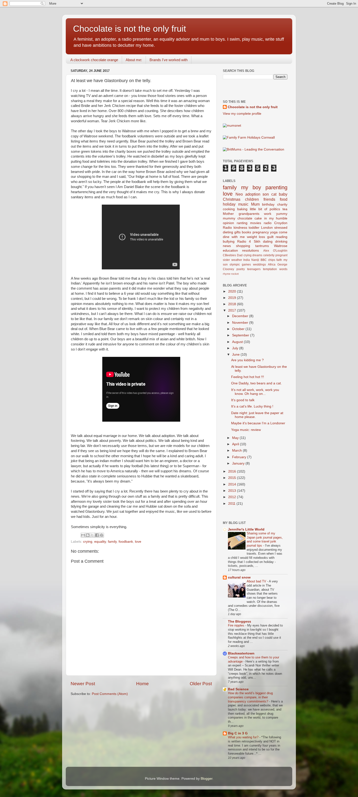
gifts (237, 232)
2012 (232, 497)
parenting (276, 187)
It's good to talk (242, 400)
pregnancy (261, 232)
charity (282, 204)
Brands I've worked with (169, 60)
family (112, 541)
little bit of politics (265, 209)
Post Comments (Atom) (110, 694)
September (241, 335)
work (267, 214)
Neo (239, 194)
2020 (232, 291)
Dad (240, 255)
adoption (252, 194)
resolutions (250, 250)
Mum (255, 204)
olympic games (240, 264)
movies (255, 223)
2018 (232, 304)
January (238, 463)
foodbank (126, 541)
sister (226, 260)
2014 (232, 484)
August (238, 342)
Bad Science (238, 689)
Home (142, 683)
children (252, 199)
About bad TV (257, 581)
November (240, 322)
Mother (228, 214)
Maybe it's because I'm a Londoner (258, 423)
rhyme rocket (231, 273)
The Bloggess (239, 621)
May (236, 438)
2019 (232, 298)
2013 (232, 491)
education (230, 250)
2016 (232, 471)
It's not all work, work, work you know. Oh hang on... (255, 392)
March (237, 450)
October (238, 329)
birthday (268, 204)
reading (281, 237)
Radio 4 (244, 241)
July (235, 348)
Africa (271, 264)
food (283, 199)
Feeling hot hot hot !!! (247, 377)
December (240, 316)
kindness (240, 227)
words (283, 269)
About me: (134, 60)
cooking (229, 209)
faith (279, 260)
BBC (264, 260)
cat (273, 194)
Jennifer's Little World (246, 529)
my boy (251, 187)
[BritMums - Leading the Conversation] (253, 149)
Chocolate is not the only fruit (129, 29)
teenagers (254, 269)
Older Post (201, 683)
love (138, 541)
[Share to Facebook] (96, 535)
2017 (232, 310)
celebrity (268, 255)
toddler (254, 227)
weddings (259, 264)
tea (285, 209)
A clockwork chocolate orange (94, 60)
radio (268, 223)
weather (236, 260)
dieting (228, 232)
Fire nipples (236, 625)
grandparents (249, 214)
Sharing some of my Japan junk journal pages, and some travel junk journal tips (265, 539)
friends (269, 199)
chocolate (244, 218)
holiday (229, 204)
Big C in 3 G (238, 733)
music (243, 204)
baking (242, 209)
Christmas (231, 199)
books (246, 232)
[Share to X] (92, 535)
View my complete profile (242, 113)
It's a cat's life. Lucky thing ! (252, 406)
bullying (229, 241)
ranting (242, 223)
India (246, 260)
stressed (280, 227)
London (267, 227)
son (266, 194)
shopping (243, 246)
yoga (274, 232)
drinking (281, 241)
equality (100, 541)
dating (268, 241)
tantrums (262, 246)
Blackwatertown (241, 653)
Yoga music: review (246, 430)
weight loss (256, 237)
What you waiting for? (243, 737)
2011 (232, 503)
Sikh (257, 241)
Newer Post (83, 683)
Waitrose (280, 246)
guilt (270, 237)
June (236, 354)
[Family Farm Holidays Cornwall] (249, 137)
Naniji (255, 260)
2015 (232, 478)
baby (283, 194)
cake (258, 218)
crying (87, 541)
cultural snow (239, 577)
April (236, 444)
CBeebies (229, 255)
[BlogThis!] (87, 535)
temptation (270, 269)
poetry (240, 269)
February (239, 457)
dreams (257, 255)
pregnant (281, 255)
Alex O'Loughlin (275, 250)
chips (271, 260)
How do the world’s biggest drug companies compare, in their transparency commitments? (250, 697)
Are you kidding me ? (247, 360)
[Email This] (83, 535)
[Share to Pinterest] (101, 535)
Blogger (206, 778)
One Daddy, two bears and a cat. (256, 383)
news (227, 246)
